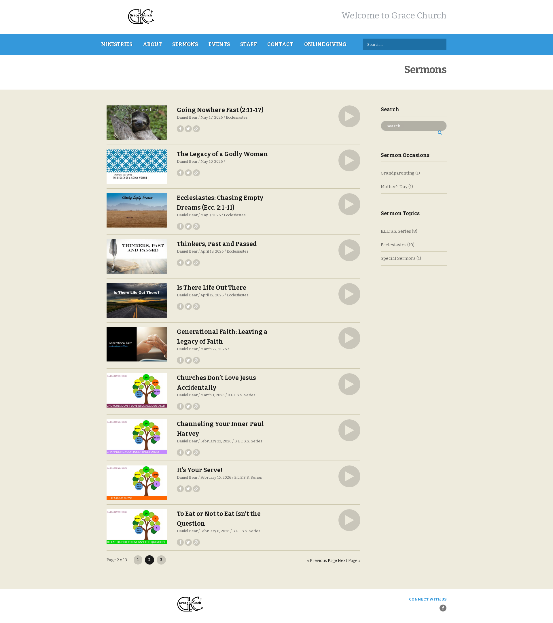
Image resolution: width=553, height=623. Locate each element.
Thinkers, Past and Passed (217, 244)
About (152, 44)
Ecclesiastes (237, 117)
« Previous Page (322, 560)
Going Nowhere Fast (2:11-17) (220, 110)
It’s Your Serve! (200, 470)
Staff (248, 44)
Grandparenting (397, 173)
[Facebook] (443, 608)
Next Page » (349, 560)
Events (219, 44)
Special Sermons (398, 258)
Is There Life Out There (211, 287)
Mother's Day (394, 186)
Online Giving (325, 44)
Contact (280, 44)
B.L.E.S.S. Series (241, 395)
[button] (349, 116)
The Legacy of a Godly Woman (222, 154)
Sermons (185, 44)
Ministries (116, 44)
